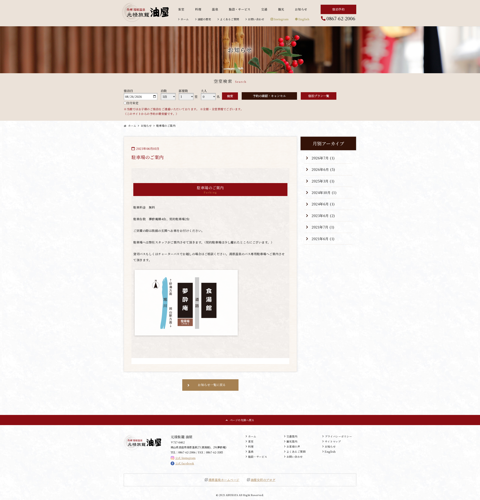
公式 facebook (184, 463)
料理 (198, 9)
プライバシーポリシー (338, 436)
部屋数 (183, 91)
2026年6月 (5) (323, 169)
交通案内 (291, 436)
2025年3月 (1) (323, 181)
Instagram (281, 19)
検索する (230, 96)
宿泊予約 (338, 9)
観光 (281, 9)
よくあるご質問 (229, 19)
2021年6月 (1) (323, 238)
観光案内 (291, 441)
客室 (181, 9)
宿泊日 (128, 91)
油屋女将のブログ (263, 480)
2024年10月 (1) (324, 192)
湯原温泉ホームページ (223, 480)
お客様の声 (293, 446)
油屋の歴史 (204, 19)
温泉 (215, 9)
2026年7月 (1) (323, 157)
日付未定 (132, 103)
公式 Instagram (185, 458)
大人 (204, 91)
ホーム (185, 19)
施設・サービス (239, 9)
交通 (264, 9)
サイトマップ (333, 441)
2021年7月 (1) (323, 227)
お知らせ (301, 9)
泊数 (164, 91)
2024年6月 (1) (323, 203)
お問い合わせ (256, 19)
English (304, 19)
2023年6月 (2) (323, 215)
